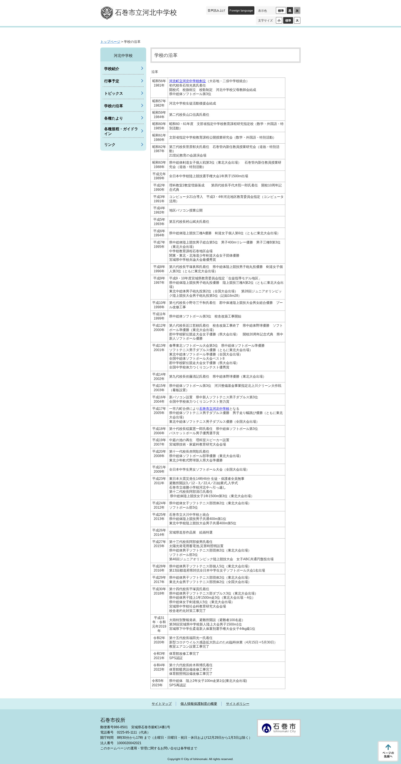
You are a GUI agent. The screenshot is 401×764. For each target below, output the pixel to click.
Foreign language (241, 10)
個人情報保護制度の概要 (198, 703)
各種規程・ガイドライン (121, 131)
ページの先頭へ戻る (388, 751)
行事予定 (111, 81)
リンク (109, 145)
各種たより (113, 118)
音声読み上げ (216, 10)
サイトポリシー (237, 703)
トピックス (113, 93)
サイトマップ (162, 703)
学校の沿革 (113, 106)
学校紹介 (111, 69)
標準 (281, 10)
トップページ (110, 41)
